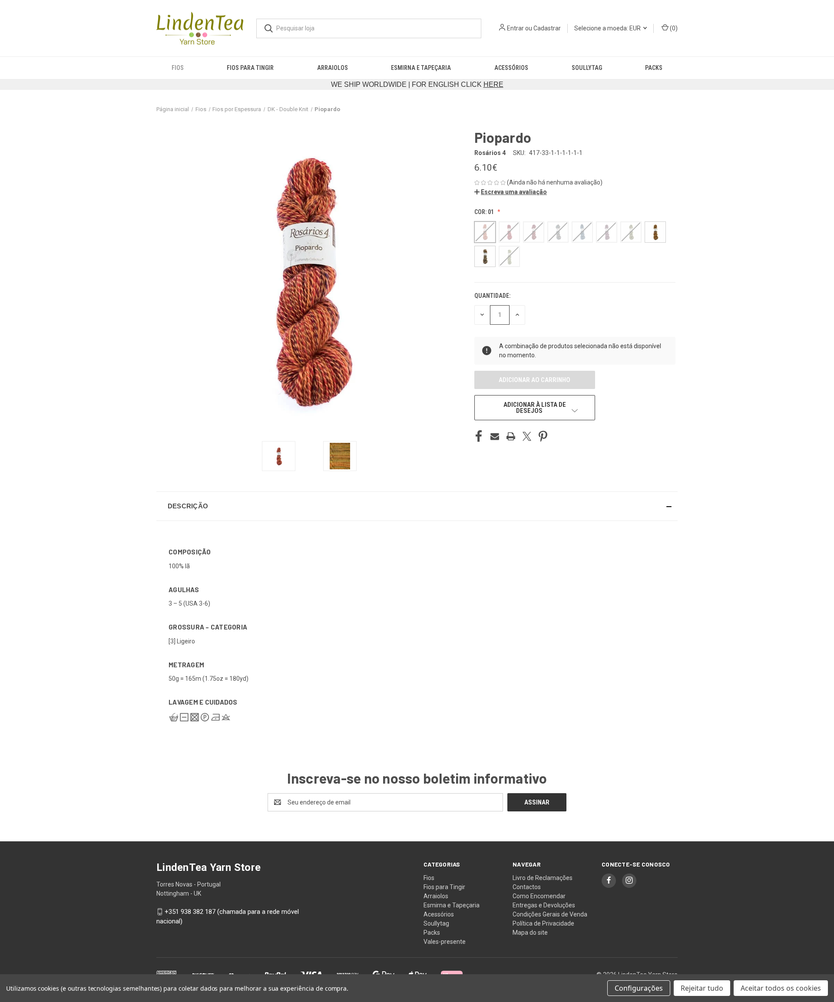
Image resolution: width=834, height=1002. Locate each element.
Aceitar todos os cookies (781, 988)
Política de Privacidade (543, 923)
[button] (510, 191)
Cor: (484, 211)
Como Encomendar (539, 896)
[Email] (494, 436)
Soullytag (587, 67)
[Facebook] (478, 436)
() (673, 28)
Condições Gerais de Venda (550, 914)
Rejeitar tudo (702, 988)
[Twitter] (527, 436)
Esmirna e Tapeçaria (421, 67)
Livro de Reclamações (543, 877)
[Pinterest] (543, 436)
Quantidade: (492, 295)
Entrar (515, 28)
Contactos (527, 886)
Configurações (639, 988)
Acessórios (511, 67)
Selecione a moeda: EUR (608, 28)
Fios (178, 67)
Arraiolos (332, 67)
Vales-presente (445, 941)
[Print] (510, 436)
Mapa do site (530, 932)
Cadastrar (547, 28)
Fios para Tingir (250, 67)
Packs (653, 67)
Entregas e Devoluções (544, 905)
